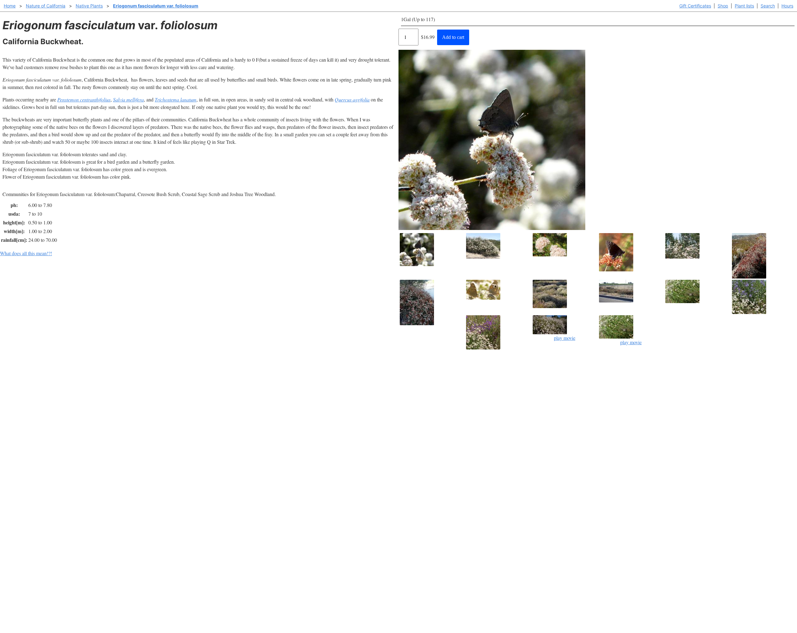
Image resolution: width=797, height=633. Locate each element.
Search (768, 5)
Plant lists (744, 5)
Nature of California (45, 5)
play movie (564, 338)
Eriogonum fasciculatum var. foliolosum (155, 5)
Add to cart (453, 37)
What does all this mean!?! (26, 253)
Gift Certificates (695, 5)
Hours (787, 5)
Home (10, 5)
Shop (723, 5)
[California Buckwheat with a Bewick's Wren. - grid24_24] (697, 291)
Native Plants (89, 5)
